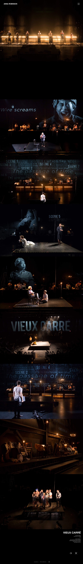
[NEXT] (70, 553)
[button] (79, 4)
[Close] (76, 553)
